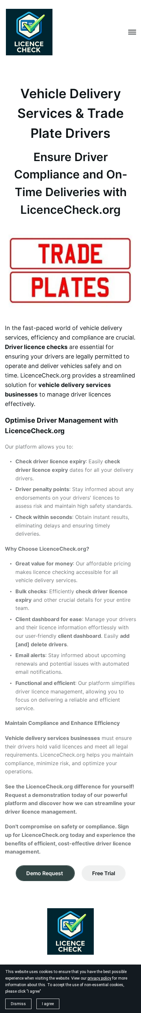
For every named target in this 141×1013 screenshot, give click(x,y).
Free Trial (103, 873)
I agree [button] (48, 1004)
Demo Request (45, 873)
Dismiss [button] (18, 1004)
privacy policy (99, 978)
